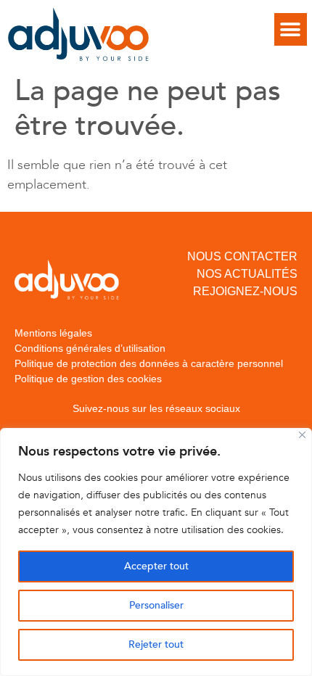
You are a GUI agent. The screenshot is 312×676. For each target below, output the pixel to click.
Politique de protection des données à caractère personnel (149, 363)
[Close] (302, 435)
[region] (156, 552)
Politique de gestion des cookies (88, 378)
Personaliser (156, 605)
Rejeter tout (156, 644)
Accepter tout (156, 566)
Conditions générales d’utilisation (90, 348)
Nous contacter (242, 256)
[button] (291, 29)
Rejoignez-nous (245, 291)
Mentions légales (53, 333)
